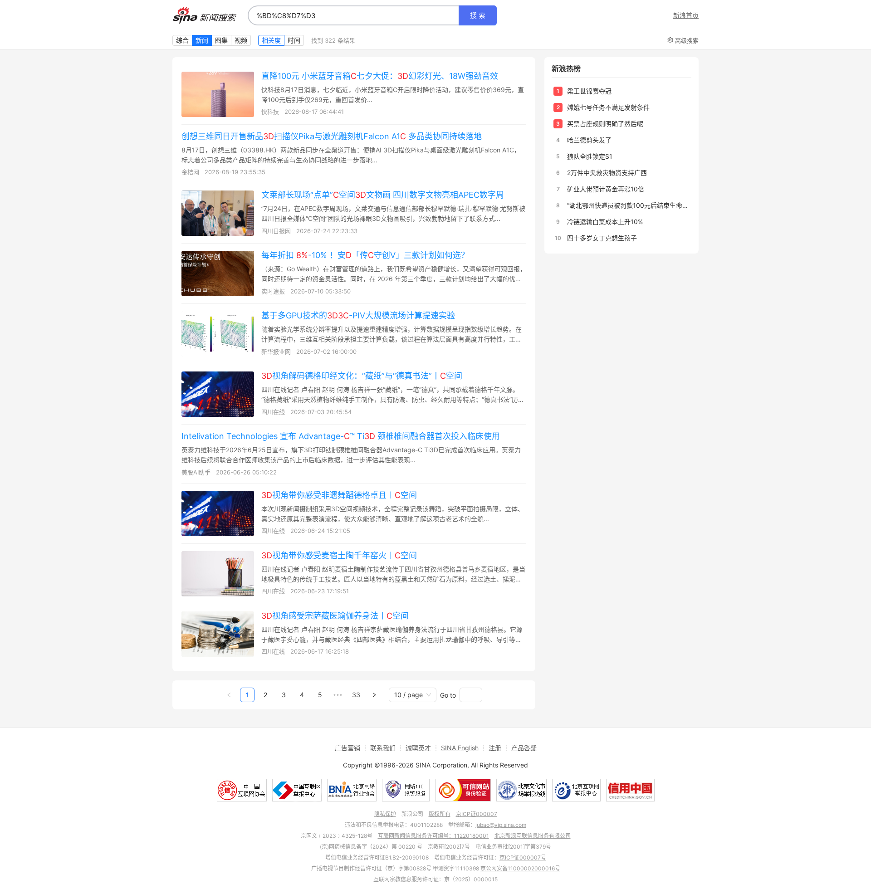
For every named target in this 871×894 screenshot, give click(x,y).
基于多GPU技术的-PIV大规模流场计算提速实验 (358, 315)
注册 (495, 748)
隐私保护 (385, 814)
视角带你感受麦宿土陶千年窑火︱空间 (339, 555)
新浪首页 (686, 15)
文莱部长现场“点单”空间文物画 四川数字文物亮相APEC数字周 (382, 195)
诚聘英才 (418, 748)
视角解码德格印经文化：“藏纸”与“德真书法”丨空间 (361, 376)
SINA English (460, 748)
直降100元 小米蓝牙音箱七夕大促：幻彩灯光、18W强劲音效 (379, 76)
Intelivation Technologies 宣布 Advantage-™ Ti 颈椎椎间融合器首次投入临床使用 (340, 436)
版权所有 (439, 814)
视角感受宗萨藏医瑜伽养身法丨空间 (335, 615)
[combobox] (353, 15)
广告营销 (347, 748)
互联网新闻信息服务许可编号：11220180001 (433, 835)
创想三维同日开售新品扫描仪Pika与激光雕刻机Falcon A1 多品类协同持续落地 (331, 136)
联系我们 (383, 748)
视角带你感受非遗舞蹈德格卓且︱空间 (339, 495)
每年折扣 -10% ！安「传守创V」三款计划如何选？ (365, 255)
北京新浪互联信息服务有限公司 (532, 835)
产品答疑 (524, 748)
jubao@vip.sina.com (500, 824)
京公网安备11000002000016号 (520, 868)
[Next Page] (374, 695)
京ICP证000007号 (522, 857)
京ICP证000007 (476, 814)
